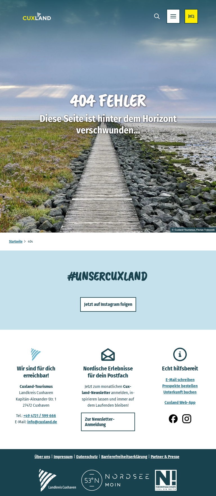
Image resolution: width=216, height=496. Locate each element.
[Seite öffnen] (57, 480)
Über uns (42, 456)
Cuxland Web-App (180, 402)
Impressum (63, 456)
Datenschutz (87, 456)
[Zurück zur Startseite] (36, 16)
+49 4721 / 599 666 (39, 415)
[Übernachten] (191, 16)
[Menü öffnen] (173, 16)
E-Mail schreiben (180, 379)
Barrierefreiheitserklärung (124, 456)
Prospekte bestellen (180, 385)
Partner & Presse (165, 456)
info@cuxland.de (42, 421)
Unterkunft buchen (180, 392)
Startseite (15, 242)
